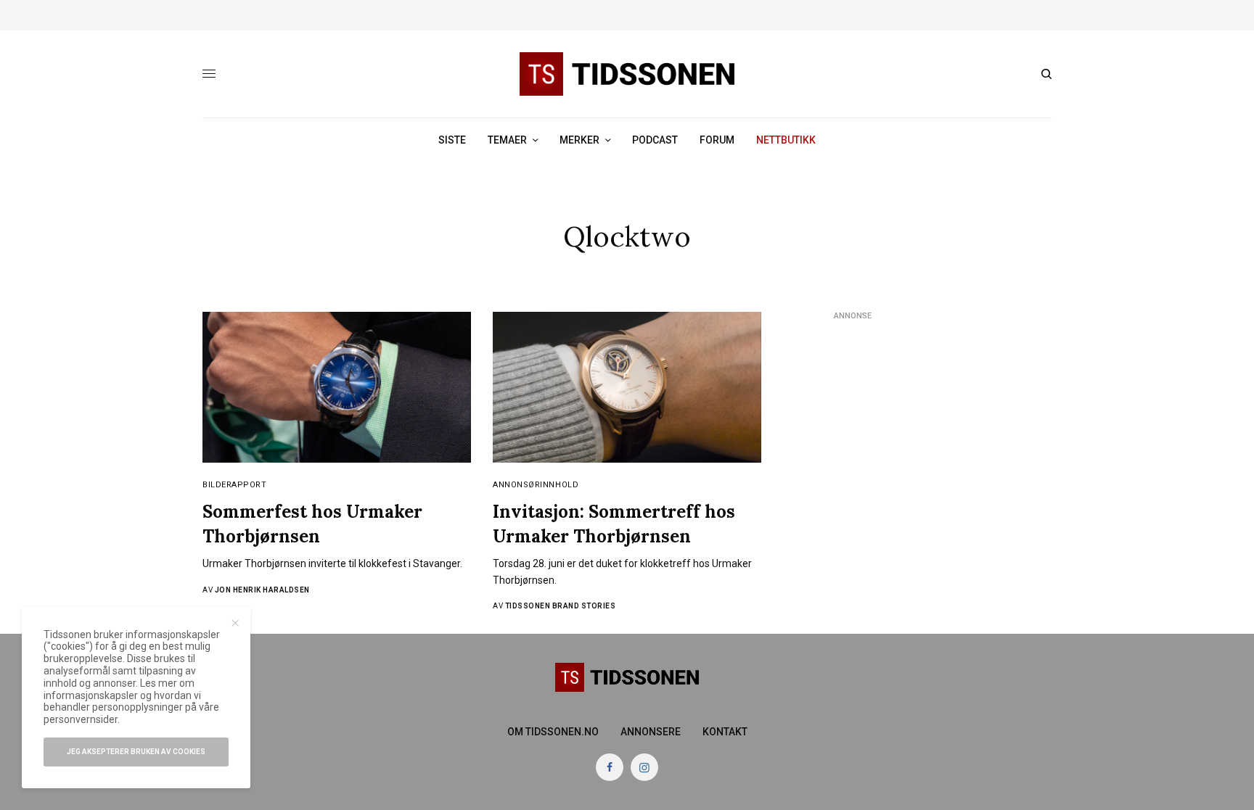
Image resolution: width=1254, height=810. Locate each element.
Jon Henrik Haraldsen (262, 590)
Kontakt (724, 731)
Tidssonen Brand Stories (560, 606)
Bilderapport (234, 484)
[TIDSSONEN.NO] (627, 74)
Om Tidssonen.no (553, 731)
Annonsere (650, 731)
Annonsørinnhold (535, 484)
